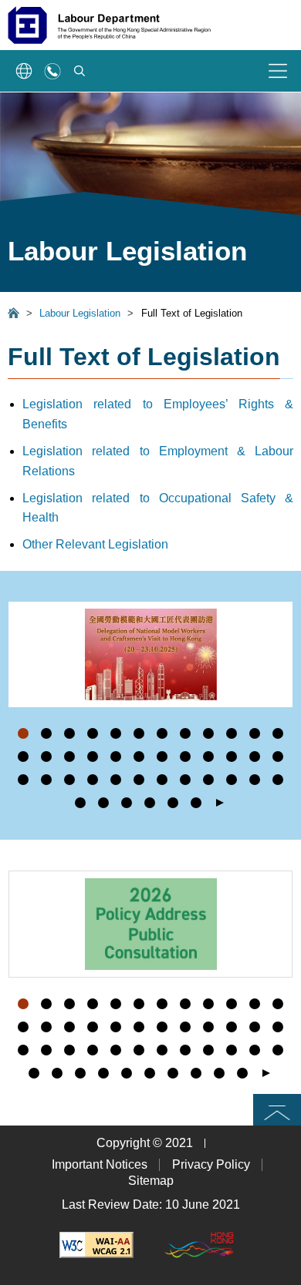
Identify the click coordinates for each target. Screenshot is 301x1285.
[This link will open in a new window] (96, 1245)
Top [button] (277, 1109)
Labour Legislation (79, 313)
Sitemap (151, 1180)
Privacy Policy (211, 1164)
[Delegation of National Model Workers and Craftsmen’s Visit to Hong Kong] (150, 654)
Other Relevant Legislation (95, 544)
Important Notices (99, 1164)
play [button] (220, 803)
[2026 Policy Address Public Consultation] (150, 924)
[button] (23, 733)
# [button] (280, 711)
